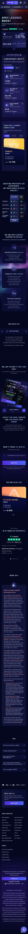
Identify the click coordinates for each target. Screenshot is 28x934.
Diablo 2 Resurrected (7, 840)
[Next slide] (17, 168)
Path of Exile (5, 822)
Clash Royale (17, 827)
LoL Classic (17, 838)
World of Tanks (18, 825)
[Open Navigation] (24, 2)
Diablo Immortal (6, 830)
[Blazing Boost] (3, 2)
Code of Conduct (6, 859)
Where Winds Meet (6, 838)
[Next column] (25, 208)
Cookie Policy (5, 854)
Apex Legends (18, 822)
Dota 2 (16, 833)
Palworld (16, 835)
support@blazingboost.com (16, 873)
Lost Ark (4, 833)
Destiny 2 (4, 820)
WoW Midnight (5, 817)
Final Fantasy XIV (6, 825)
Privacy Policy (5, 857)
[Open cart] (20, 2)
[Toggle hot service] (14, 85)
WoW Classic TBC (18, 817)
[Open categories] (26, 7)
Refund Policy (5, 852)
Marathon (4, 835)
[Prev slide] (11, 168)
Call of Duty (5, 827)
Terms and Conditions (7, 849)
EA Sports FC (17, 830)
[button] (9, 67)
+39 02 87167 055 (14, 875)
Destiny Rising (18, 820)
